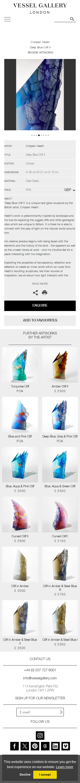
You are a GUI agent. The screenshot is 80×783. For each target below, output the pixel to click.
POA (20, 391)
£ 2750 (60, 594)
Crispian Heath (40, 42)
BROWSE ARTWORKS (40, 53)
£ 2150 (60, 541)
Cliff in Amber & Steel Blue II (20, 642)
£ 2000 (20, 591)
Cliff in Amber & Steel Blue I (60, 640)
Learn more (64, 767)
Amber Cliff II (60, 386)
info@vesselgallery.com (40, 678)
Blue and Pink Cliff (20, 436)
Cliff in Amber (20, 586)
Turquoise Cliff (20, 386)
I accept (45, 774)
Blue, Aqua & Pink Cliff (20, 486)
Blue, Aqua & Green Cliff (60, 486)
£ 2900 (20, 541)
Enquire (40, 305)
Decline (25, 774)
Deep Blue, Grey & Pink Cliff (59, 436)
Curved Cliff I (60, 536)
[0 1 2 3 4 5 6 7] (40, 99)
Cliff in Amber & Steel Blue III (60, 588)
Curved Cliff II (20, 536)
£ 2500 (60, 391)
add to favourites (40, 320)
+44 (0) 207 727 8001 (40, 670)
